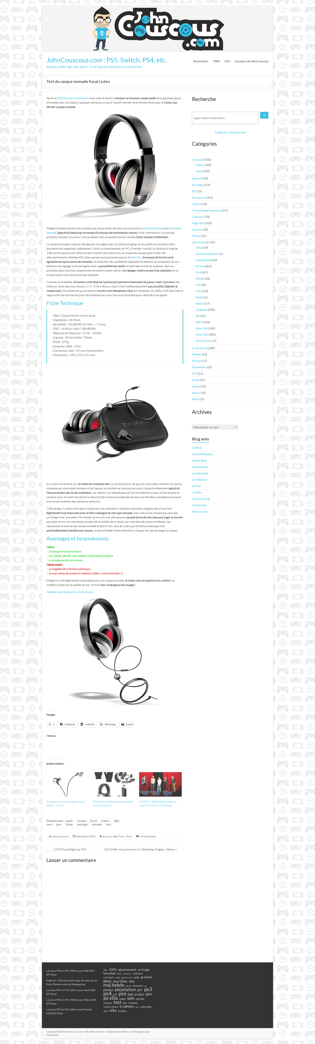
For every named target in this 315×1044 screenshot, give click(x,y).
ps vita (110, 997)
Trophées (201, 309)
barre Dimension (151, 228)
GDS (227, 61)
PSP (198, 291)
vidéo (105, 1011)
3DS (198, 247)
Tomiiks (197, 492)
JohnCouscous (60, 836)
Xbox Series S (204, 340)
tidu (125, 1002)
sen (130, 998)
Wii (198, 316)
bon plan (109, 973)
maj (131, 981)
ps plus (139, 994)
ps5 (115, 994)
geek (136, 977)
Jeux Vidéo (199, 242)
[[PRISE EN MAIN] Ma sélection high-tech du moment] (114, 784)
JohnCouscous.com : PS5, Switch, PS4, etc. (106, 60)
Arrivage (197, 184)
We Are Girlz (200, 511)
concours (108, 977)
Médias (196, 354)
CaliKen (197, 447)
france (105, 820)
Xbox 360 (202, 328)
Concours (198, 216)
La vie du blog (200, 348)
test (108, 824)
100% (113, 969)
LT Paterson (199, 479)
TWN (216, 61)
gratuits (146, 977)
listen (69, 824)
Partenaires (199, 367)
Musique (197, 360)
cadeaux (127, 973)
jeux (107, 980)
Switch (200, 303)
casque (81, 820)
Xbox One (202, 334)
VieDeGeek (199, 505)
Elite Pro (136, 257)
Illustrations (200, 61)
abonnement (127, 969)
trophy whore (110, 1006)
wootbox (122, 1011)
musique (82, 824)
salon (122, 998)
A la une (107, 836)
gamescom (127, 977)
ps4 (107, 993)
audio (69, 820)
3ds (105, 969)
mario (128, 986)
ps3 (148, 989)
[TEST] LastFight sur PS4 (68, 849)
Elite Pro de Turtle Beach (72, 98)
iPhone (196, 236)
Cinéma (196, 204)
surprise (107, 1002)
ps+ (140, 989)
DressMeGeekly (202, 454)
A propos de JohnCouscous (252, 61)
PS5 (198, 284)
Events (200, 165)
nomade (97, 824)
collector (138, 973)
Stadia (199, 297)
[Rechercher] (264, 115)
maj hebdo (113, 984)
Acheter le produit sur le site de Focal (69, 592)
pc (146, 985)
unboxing (146, 1006)
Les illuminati (200, 473)
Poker (196, 380)
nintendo (138, 985)
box (119, 973)
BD (194, 191)
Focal (93, 820)
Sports (196, 392)
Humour (197, 229)
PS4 (198, 278)
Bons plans (198, 197)
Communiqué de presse (206, 210)
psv (149, 994)
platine (108, 989)
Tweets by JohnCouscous (230, 132)
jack (59, 824)
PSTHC (197, 486)
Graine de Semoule (207, 253)
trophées (127, 1006)
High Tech (118, 836)
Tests (128, 836)
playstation (125, 989)
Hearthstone (203, 260)
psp (130, 994)
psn (122, 993)
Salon (195, 386)
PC (194, 373)
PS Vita (200, 266)
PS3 (198, 272)
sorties (140, 998)
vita (113, 1010)
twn (137, 1007)
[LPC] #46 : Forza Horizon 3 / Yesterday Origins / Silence (141, 849)
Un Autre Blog (201, 498)
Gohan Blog (199, 460)
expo (117, 977)
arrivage (143, 969)
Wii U (199, 322)
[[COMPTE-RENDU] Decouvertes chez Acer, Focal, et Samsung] (160, 784)
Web (195, 399)
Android (197, 178)
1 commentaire (147, 836)
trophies (133, 1002)
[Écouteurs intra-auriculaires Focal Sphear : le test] (67, 784)
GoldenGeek (200, 467)
